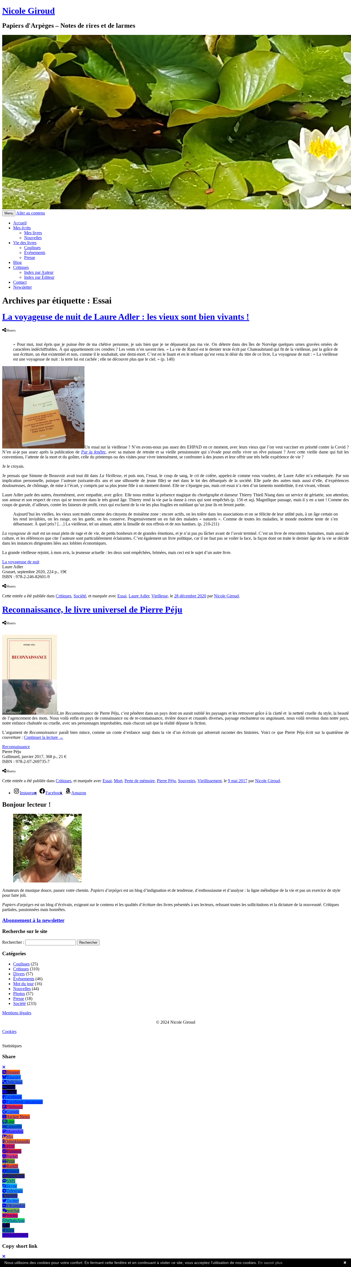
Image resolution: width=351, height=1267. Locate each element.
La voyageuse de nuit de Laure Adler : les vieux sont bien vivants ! (125, 317)
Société (79, 596)
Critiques (21, 267)
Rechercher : (13, 942)
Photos (19, 993)
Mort (118, 780)
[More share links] (14, 335)
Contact (20, 282)
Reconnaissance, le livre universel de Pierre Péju (92, 609)
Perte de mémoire (139, 780)
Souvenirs (186, 780)
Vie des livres (24, 242)
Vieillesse (159, 596)
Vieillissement (209, 780)
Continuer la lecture (43, 737)
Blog (17, 262)
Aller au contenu (30, 213)
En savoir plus (270, 1262)
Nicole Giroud (28, 11)
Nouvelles (33, 237)
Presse (29, 257)
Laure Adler (139, 596)
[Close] (3, 1067)
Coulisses (32, 247)
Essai (121, 596)
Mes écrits (22, 227)
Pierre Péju (166, 780)
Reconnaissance (16, 746)
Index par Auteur (38, 272)
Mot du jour (23, 983)
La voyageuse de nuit (20, 561)
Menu (8, 213)
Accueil (20, 223)
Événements (34, 252)
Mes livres (33, 232)
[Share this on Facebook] (3, 335)
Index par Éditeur (39, 277)
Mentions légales (16, 1012)
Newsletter (22, 287)
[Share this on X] (8, 335)
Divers (19, 973)
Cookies (9, 1031)
